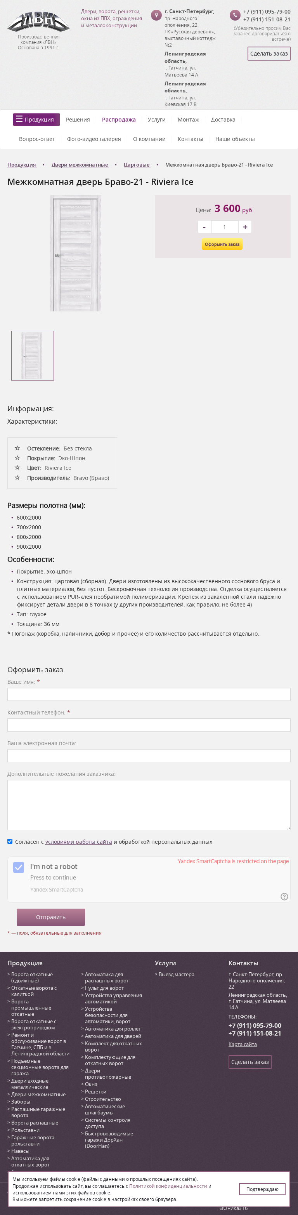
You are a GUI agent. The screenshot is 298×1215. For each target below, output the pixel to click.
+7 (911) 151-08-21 (267, 19)
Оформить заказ (222, 244)
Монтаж (188, 119)
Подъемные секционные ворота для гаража (40, 1067)
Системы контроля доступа (107, 1123)
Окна (91, 1084)
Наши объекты (235, 139)
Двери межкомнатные (38, 1094)
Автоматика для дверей (113, 1035)
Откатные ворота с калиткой (34, 991)
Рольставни (25, 1129)
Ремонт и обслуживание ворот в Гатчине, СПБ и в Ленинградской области (40, 1044)
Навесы (20, 1150)
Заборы (20, 1101)
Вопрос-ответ (37, 139)
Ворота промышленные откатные (31, 1007)
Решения (78, 119)
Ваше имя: (23, 681)
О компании (149, 139)
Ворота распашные (34, 1122)
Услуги (157, 119)
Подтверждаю (262, 1189)
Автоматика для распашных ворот (107, 977)
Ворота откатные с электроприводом (33, 1024)
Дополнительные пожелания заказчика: (61, 773)
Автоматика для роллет (113, 1028)
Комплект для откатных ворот (113, 1046)
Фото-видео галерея (94, 139)
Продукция (39, 119)
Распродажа (119, 119)
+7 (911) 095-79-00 (267, 11)
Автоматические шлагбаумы (105, 1109)
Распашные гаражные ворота (38, 1112)
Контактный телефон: (38, 712)
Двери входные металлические (30, 1083)
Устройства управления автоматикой (113, 998)
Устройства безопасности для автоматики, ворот (107, 1015)
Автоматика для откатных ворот (30, 1161)
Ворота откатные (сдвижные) (32, 977)
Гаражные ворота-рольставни (33, 1140)
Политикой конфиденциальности (168, 1186)
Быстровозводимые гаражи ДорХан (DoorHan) (109, 1139)
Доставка (223, 119)
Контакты (190, 139)
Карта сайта (243, 1044)
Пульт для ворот (104, 987)
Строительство (103, 1098)
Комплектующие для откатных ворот (110, 1060)
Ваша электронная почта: (41, 743)
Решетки (95, 1091)
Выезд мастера (176, 974)
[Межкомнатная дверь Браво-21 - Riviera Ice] (75, 252)
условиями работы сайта (78, 841)
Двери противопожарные (108, 1073)
